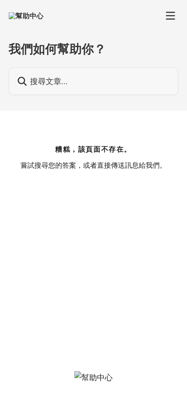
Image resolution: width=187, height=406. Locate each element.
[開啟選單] (170, 15)
